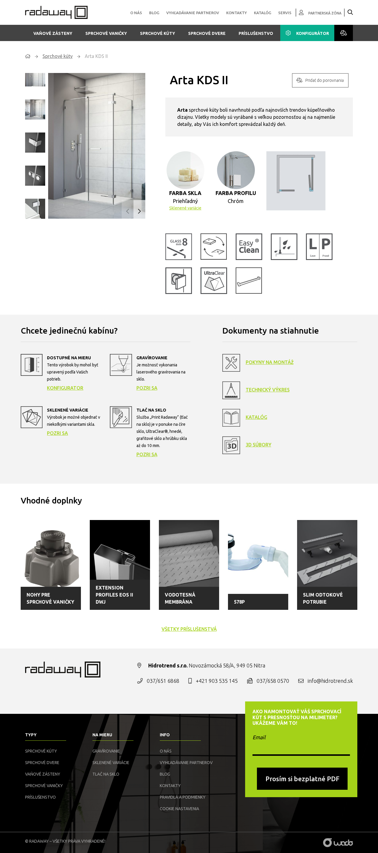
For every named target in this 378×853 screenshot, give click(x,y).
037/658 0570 (273, 681)
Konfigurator (65, 388)
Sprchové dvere (207, 33)
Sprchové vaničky (106, 33)
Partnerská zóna (324, 13)
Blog (154, 13)
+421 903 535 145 (217, 681)
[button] (139, 211)
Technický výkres (268, 389)
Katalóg (262, 13)
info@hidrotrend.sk (330, 681)
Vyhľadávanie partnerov (192, 13)
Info (165, 734)
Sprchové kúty (157, 33)
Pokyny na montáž (270, 362)
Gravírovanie (106, 751)
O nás (136, 13)
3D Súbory (258, 444)
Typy (31, 734)
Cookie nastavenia (179, 808)
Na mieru (102, 734)
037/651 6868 (163, 681)
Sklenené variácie (185, 208)
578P (239, 602)
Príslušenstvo (256, 33)
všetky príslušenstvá (189, 629)
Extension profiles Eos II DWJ (114, 595)
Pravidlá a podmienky (183, 797)
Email (258, 737)
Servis (284, 13)
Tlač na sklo (105, 774)
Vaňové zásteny (52, 33)
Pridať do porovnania (324, 80)
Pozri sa (146, 388)
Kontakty (236, 13)
